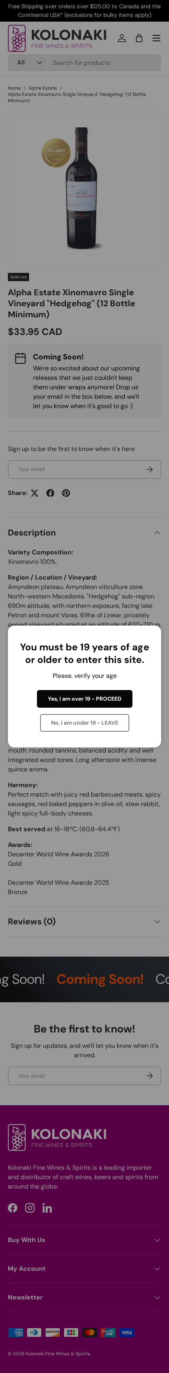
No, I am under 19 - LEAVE (84, 722)
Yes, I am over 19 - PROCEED (84, 698)
